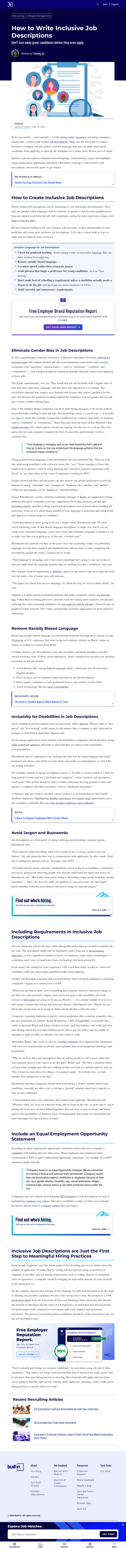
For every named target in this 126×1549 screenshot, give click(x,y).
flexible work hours (60, 798)
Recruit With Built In (61, 1473)
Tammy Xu (38, 53)
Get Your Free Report (61, 327)
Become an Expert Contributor (60, 1483)
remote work (83, 798)
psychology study (21, 1300)
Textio (83, 497)
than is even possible (23, 220)
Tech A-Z (81, 1509)
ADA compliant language (26, 744)
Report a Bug (84, 1485)
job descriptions (58, 141)
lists (18, 418)
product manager (68, 1041)
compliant (17, 1153)
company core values (37, 1201)
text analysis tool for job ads (77, 604)
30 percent (17, 640)
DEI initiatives (68, 1196)
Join (105, 4)
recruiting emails (21, 506)
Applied (57, 571)
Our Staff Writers (36, 1484)
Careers (35, 1476)
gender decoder (20, 427)
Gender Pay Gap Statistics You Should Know (38, 182)
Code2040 (83, 1020)
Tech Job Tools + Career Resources (85, 1494)
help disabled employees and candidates (72, 803)
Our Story (36, 1471)
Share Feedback (85, 1480)
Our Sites (105, 1471)
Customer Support (82, 1473)
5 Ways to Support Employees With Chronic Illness (41, 818)
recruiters (81, 137)
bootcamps (30, 999)
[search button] (97, 4)
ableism (83, 723)
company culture (50, 1205)
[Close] (123, 1524)
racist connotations (57, 686)
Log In (114, 4)
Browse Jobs (84, 1503)
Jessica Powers (22, 126)
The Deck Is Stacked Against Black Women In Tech (41, 702)
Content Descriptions (37, 1493)
